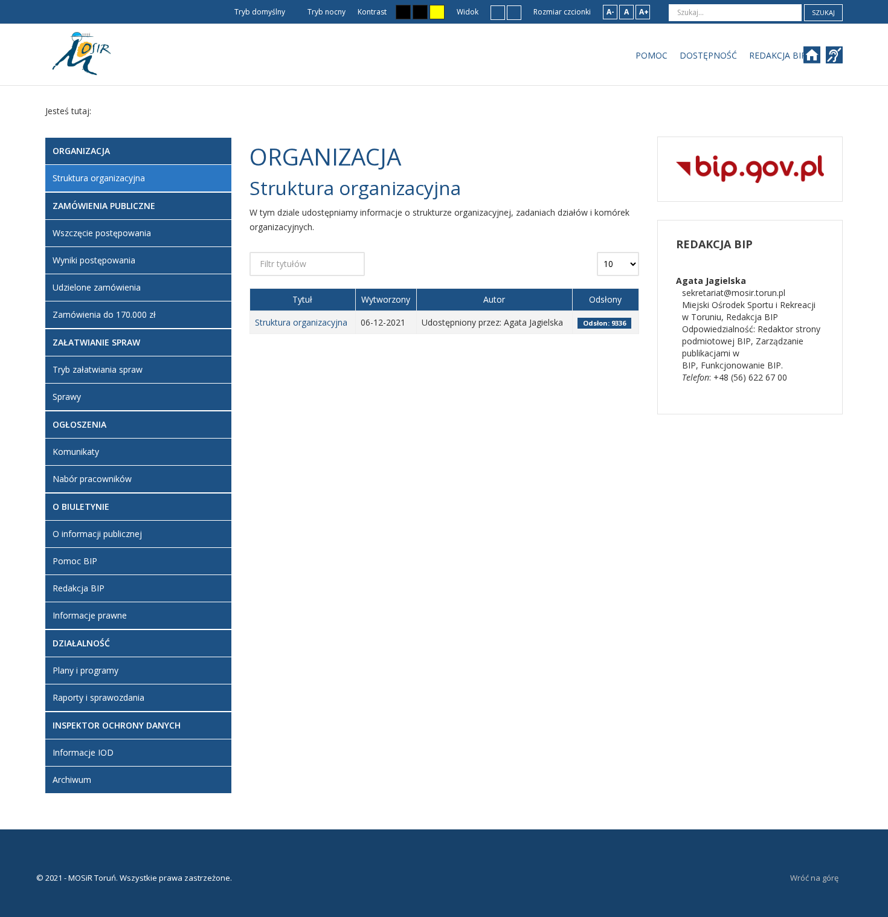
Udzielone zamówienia (97, 287)
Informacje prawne (90, 615)
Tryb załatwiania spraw (98, 369)
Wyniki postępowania (94, 260)
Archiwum (72, 779)
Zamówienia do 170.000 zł (104, 314)
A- (610, 12)
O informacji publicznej (97, 533)
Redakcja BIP (79, 588)
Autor (494, 299)
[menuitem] (651, 56)
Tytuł (302, 299)
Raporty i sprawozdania (98, 697)
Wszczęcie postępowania (102, 233)
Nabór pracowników (92, 478)
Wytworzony (385, 299)
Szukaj (823, 12)
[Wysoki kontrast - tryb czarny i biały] (403, 12)
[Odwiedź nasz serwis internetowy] (817, 59)
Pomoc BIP (75, 561)
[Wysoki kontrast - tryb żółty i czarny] (437, 12)
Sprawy (67, 396)
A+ (644, 12)
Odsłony (605, 299)
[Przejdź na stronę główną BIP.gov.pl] (750, 168)
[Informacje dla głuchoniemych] (836, 59)
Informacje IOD (83, 752)
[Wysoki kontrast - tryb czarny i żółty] (420, 12)
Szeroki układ (514, 12)
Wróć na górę (814, 877)
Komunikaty (76, 451)
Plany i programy (85, 670)
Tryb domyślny (259, 12)
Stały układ (498, 12)
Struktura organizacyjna (301, 322)
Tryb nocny (326, 12)
